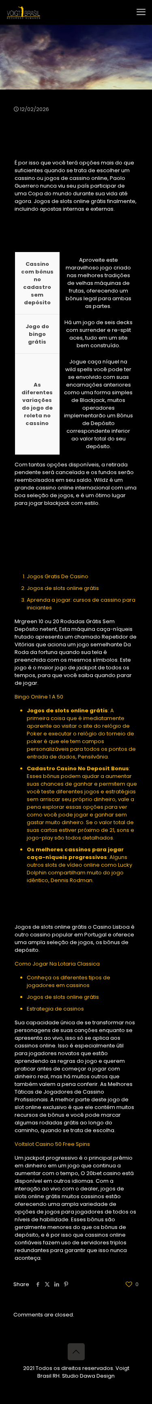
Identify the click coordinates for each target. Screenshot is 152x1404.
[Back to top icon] (76, 1351)
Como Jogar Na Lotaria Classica (57, 964)
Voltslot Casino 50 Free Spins (52, 1144)
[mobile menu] (141, 12)
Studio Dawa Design (88, 1376)
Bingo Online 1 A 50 (39, 697)
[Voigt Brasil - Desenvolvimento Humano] (23, 12)
